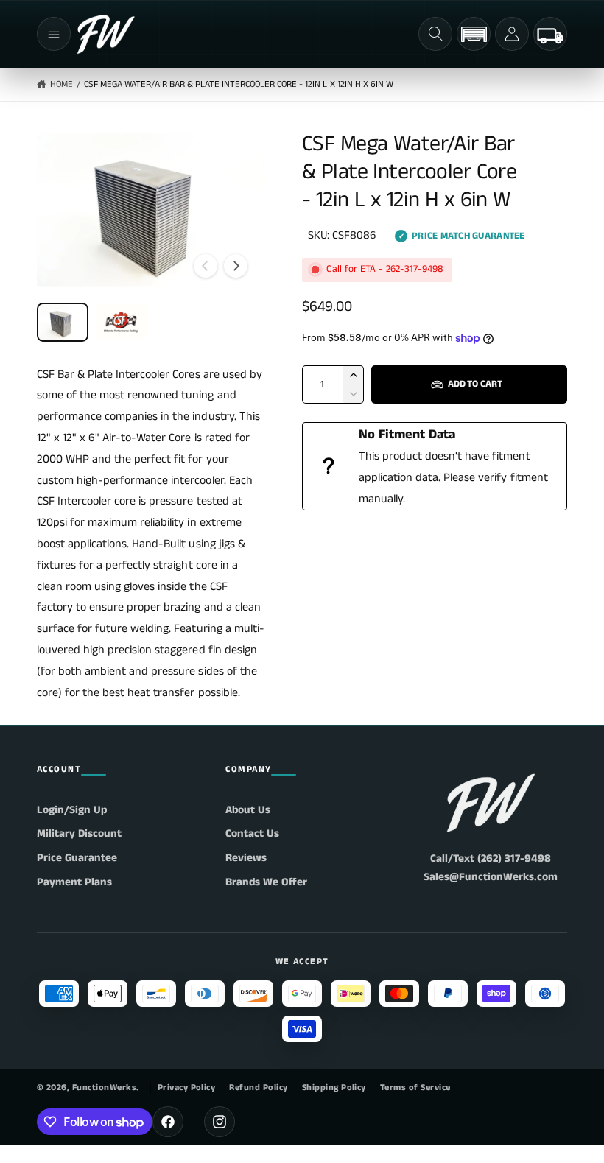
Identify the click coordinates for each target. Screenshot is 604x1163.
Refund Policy (258, 1087)
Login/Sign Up (72, 810)
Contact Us (252, 833)
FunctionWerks (104, 1087)
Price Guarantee (77, 857)
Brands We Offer (266, 882)
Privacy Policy (187, 1087)
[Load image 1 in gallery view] (62, 322)
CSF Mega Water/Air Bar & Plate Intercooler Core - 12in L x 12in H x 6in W (238, 84)
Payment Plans (74, 882)
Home (61, 84)
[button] (54, 34)
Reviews (246, 857)
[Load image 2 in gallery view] (121, 322)
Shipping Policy (334, 1087)
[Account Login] (512, 34)
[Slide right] (235, 266)
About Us (247, 810)
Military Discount (79, 833)
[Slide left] (205, 266)
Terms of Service (415, 1087)
